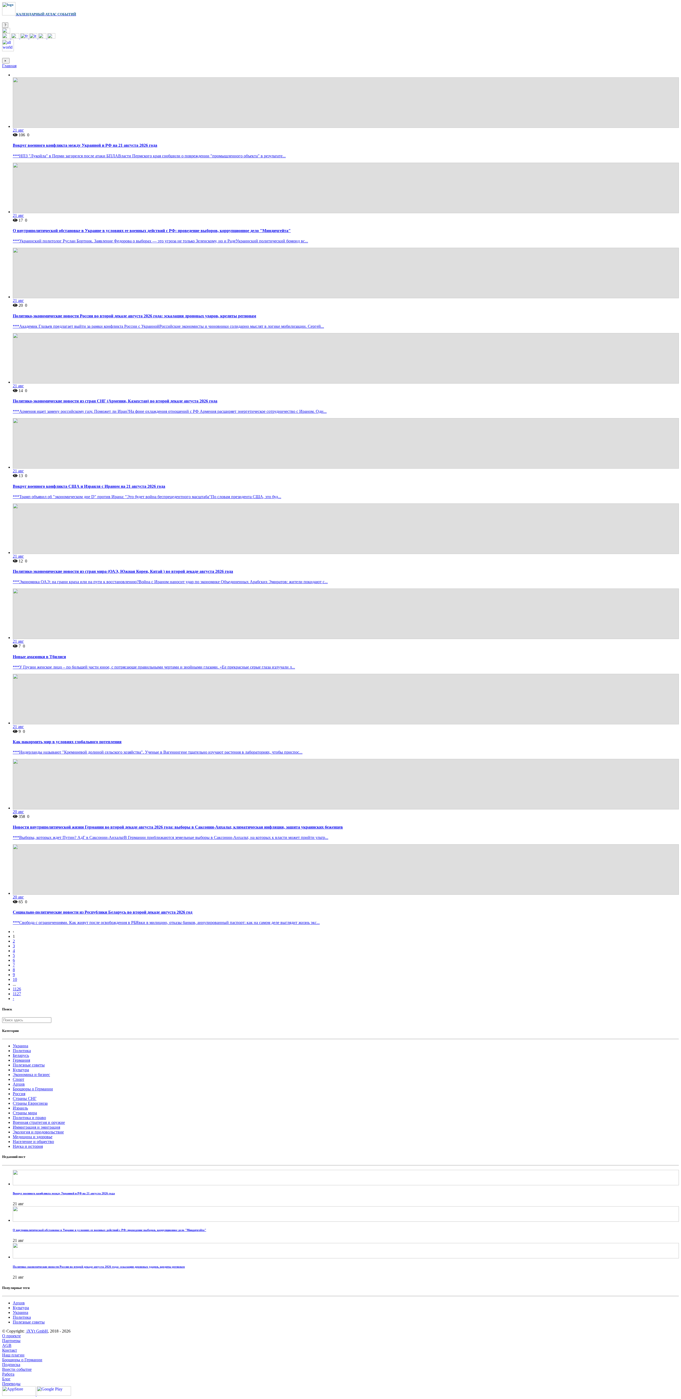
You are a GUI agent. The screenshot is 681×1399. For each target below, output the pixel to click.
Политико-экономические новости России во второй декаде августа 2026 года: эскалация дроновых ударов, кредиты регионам (134, 316)
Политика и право (29, 1117)
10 (15, 979)
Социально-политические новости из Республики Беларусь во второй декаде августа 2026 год (102, 912)
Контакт (9, 1350)
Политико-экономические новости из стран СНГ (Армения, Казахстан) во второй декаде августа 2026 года (115, 401)
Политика (22, 1050)
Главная (9, 66)
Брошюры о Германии (33, 1089)
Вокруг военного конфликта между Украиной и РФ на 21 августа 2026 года (85, 145)
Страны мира (25, 1113)
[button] (6, 32)
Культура (21, 1070)
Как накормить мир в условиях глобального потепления (67, 742)
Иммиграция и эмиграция (36, 1127)
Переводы (11, 1383)
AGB (6, 1345)
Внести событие (17, 1369)
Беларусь (21, 1055)
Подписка (11, 1364)
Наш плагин (13, 1355)
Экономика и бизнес (31, 1074)
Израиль (20, 1108)
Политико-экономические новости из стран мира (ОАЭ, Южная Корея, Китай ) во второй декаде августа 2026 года (123, 571)
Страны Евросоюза (30, 1103)
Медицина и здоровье (32, 1137)
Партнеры (11, 1340)
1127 (17, 994)
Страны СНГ (24, 1098)
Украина (20, 1046)
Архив (19, 1084)
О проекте (11, 1336)
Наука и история (28, 1146)
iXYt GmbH (37, 1331)
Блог (6, 1379)
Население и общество (33, 1141)
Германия (21, 1060)
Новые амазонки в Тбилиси (39, 656)
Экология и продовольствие (38, 1132)
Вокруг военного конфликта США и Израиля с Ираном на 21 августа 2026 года (89, 486)
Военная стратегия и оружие (39, 1122)
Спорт (18, 1079)
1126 (17, 989)
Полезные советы (29, 1065)
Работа (8, 1374)
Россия (19, 1093)
